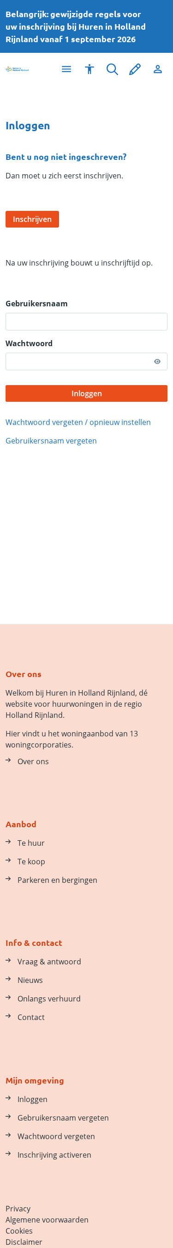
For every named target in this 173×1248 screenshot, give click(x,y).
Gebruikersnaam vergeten (51, 441)
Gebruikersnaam (37, 303)
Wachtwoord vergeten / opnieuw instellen (78, 422)
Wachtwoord (29, 343)
